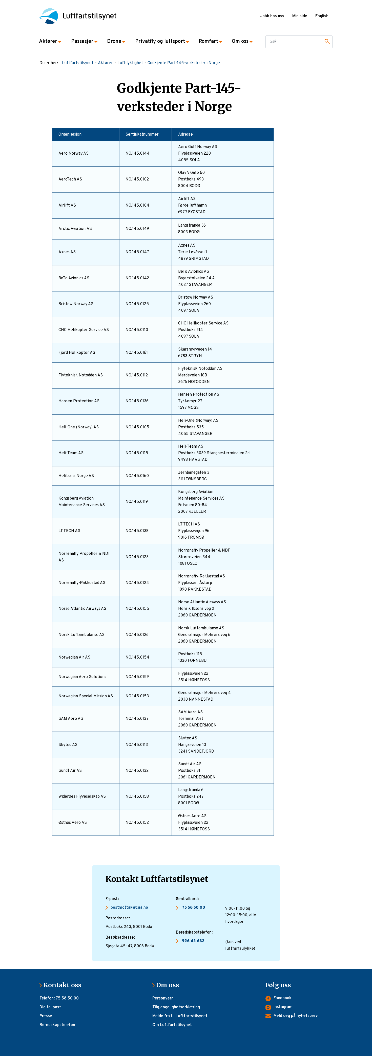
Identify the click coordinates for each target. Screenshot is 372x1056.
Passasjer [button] (82, 41)
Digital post (50, 1007)
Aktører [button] (48, 41)
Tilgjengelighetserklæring (176, 1007)
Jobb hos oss (272, 16)
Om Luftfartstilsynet (172, 1025)
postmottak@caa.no (129, 907)
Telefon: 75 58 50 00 (59, 998)
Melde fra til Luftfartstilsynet (180, 1016)
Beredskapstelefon (57, 1025)
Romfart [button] (208, 41)
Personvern (163, 998)
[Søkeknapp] (326, 41)
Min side (299, 16)
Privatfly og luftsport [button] (160, 41)
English (321, 16)
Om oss (169, 985)
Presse (45, 1016)
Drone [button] (114, 41)
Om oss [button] (240, 41)
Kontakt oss (64, 985)
